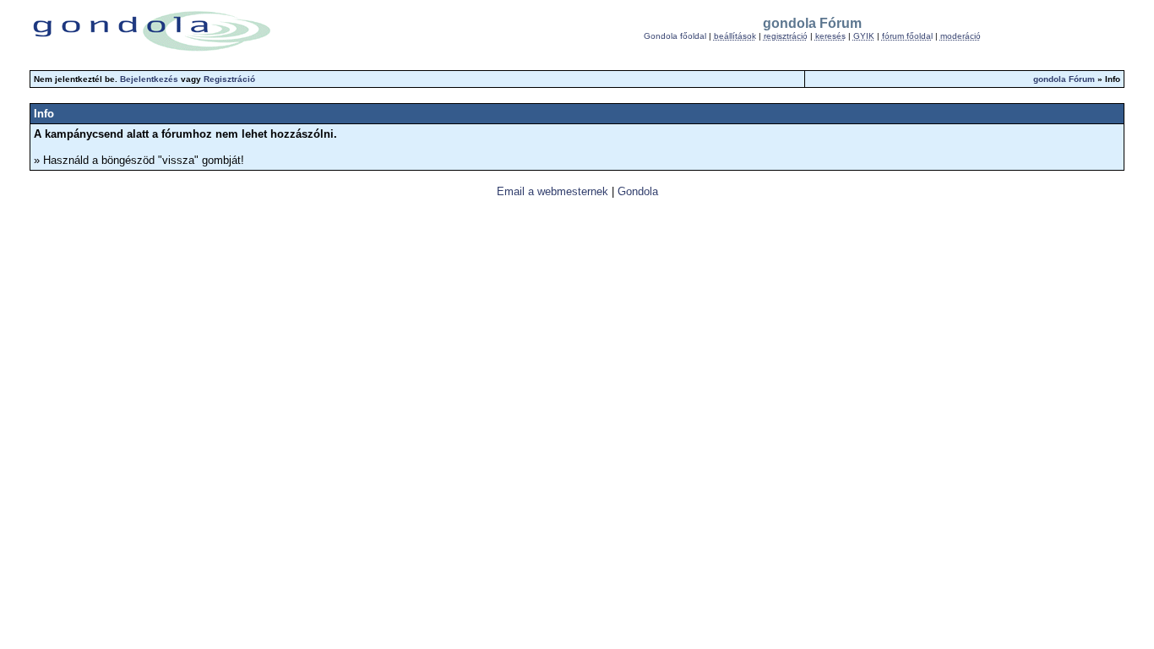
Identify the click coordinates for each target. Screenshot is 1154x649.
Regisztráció (229, 79)
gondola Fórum (1064, 79)
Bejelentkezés (149, 79)
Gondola (638, 191)
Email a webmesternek (552, 191)
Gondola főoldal (675, 36)
